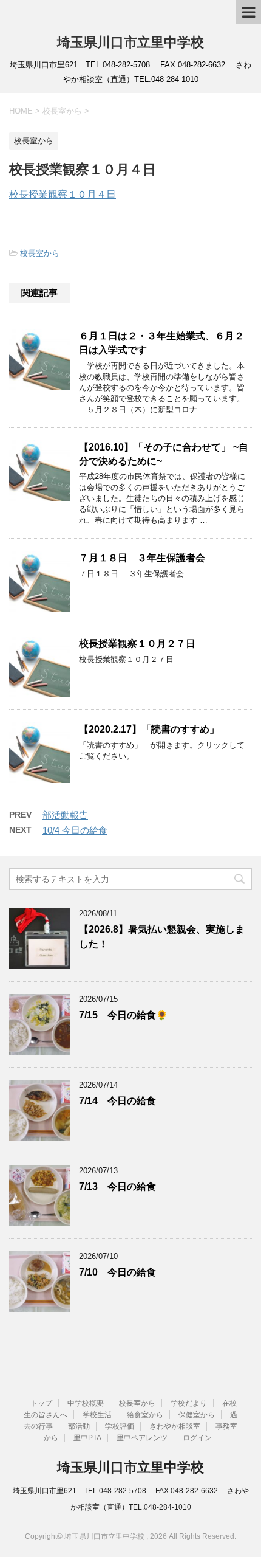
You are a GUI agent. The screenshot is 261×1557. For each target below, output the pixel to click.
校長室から (39, 253)
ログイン (197, 1438)
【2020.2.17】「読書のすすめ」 (149, 729)
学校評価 (119, 1426)
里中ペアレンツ (142, 1438)
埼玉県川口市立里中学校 (130, 42)
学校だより (189, 1403)
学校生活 (97, 1414)
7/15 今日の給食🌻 (123, 1015)
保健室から (196, 1414)
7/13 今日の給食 (117, 1186)
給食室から (145, 1414)
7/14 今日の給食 (117, 1101)
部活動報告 (65, 815)
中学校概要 (85, 1403)
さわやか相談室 (174, 1426)
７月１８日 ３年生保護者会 (142, 558)
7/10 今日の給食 (117, 1272)
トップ (41, 1403)
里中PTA (87, 1438)
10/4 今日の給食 (74, 830)
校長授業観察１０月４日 (62, 194)
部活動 (79, 1426)
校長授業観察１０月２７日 (137, 643)
